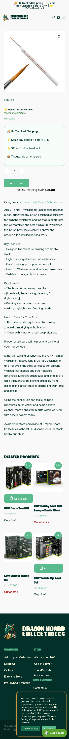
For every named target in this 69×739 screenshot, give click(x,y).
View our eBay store (15, 112)
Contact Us (40, 688)
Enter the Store (13, 676)
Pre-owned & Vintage (17, 683)
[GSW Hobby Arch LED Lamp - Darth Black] (48, 477)
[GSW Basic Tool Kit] (18, 477)
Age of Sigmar (42, 663)
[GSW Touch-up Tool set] (48, 547)
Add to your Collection (17, 657)
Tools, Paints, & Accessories (47, 202)
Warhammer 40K (44, 657)
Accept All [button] (49, 728)
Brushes (24, 202)
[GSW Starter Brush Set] (18, 547)
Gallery (8, 670)
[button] (64, 17)
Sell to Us (9, 663)
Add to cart (16, 183)
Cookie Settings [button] (30, 728)
